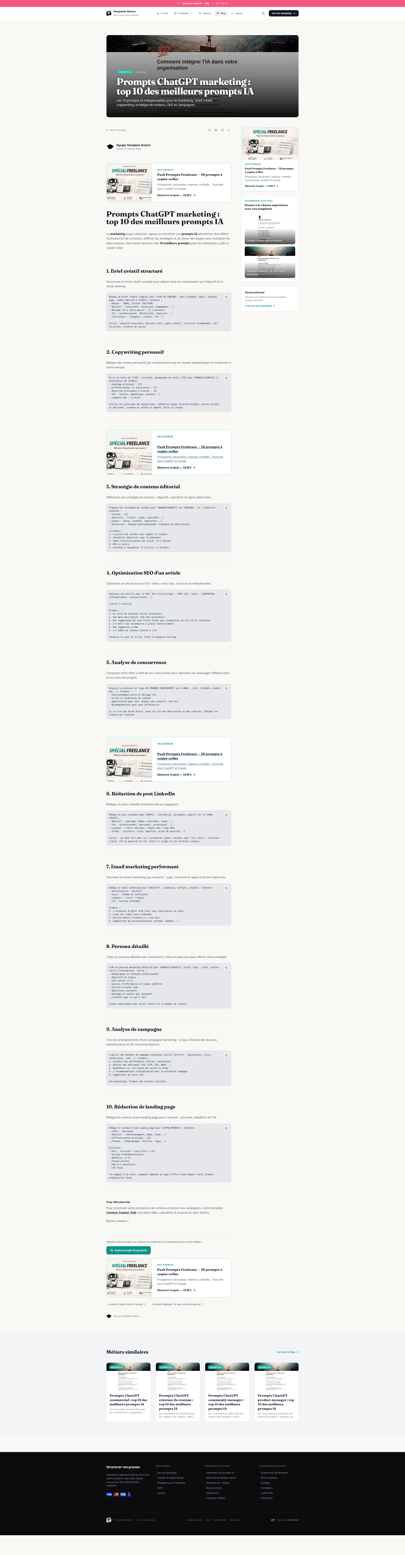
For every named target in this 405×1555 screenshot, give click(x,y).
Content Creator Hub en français (125, 1304)
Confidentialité (219, 1520)
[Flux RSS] (228, 130)
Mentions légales (194, 1520)
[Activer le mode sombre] (263, 13)
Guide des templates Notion (221, 1477)
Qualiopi (265, 1482)
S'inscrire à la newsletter (258, 305)
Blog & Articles (214, 1487)
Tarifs (160, 1487)
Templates (183, 13)
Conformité (267, 1492)
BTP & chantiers (269, 1477)
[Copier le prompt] (226, 297)
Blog (223, 13)
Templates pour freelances (171, 1482)
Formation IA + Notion (218, 1482)
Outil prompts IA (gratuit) (131, 1250)
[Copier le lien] (222, 130)
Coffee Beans (293, 1520)
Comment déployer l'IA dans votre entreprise (176, 1304)
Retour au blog (118, 129)
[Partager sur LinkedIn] (215, 130)
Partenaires (212, 1492)
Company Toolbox (215, 1497)
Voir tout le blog (286, 1351)
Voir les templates (282, 13)
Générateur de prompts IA (220, 1472)
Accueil (164, 13)
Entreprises (267, 1497)
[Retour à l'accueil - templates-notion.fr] (108, 1520)
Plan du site (235, 1520)
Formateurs (267, 1487)
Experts (207, 13)
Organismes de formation (274, 1472)
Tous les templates (167, 1472)
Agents (239, 13)
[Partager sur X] (209, 130)
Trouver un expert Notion (170, 1477)
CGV (207, 1520)
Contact (161, 1492)
